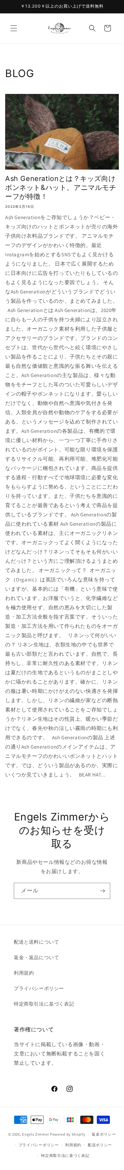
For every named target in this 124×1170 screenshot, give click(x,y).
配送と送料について (36, 942)
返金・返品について (36, 957)
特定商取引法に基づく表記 (44, 1004)
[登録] (102, 891)
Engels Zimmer (35, 1134)
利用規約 (24, 973)
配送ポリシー (100, 1144)
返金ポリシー (104, 1134)
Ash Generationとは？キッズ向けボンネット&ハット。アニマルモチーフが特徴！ (60, 187)
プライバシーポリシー (39, 988)
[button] (13, 28)
